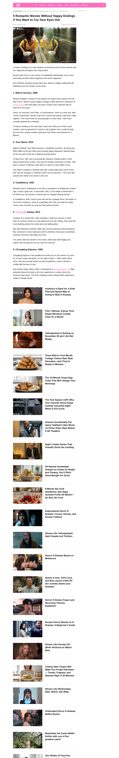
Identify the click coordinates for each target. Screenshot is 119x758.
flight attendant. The (62, 269)
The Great (21, 212)
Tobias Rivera (72, 24)
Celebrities (51, 5)
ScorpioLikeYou (17, 11)
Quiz (66, 5)
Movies (59, 5)
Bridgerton (84, 5)
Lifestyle (42, 5)
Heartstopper (74, 5)
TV (36, 5)
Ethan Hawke (18, 105)
